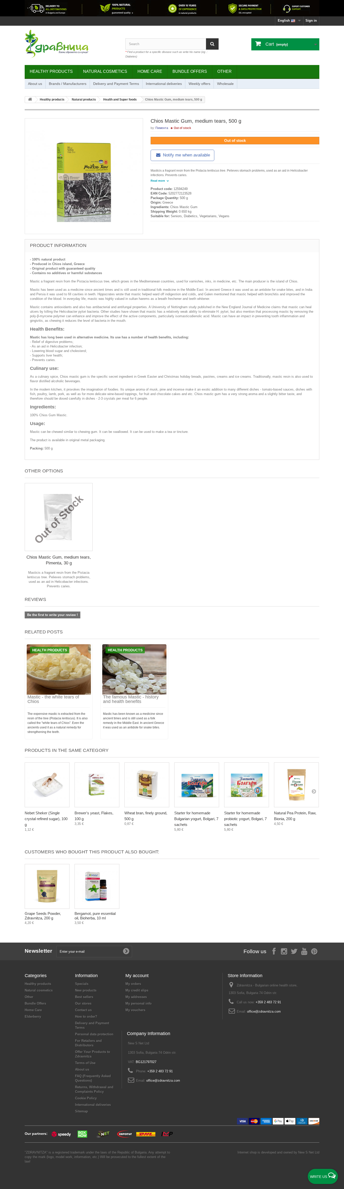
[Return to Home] (30, 100)
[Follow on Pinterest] (314, 951)
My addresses (136, 997)
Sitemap (81, 1111)
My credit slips (136, 990)
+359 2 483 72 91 (268, 1002)
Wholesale (225, 84)
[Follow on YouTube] (304, 951)
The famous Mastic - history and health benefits (131, 699)
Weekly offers (199, 84)
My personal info (138, 1003)
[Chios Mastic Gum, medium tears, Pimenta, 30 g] (58, 517)
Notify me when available (186, 155)
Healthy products (51, 71)
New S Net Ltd (308, 1152)
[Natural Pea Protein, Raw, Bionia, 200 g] (296, 784)
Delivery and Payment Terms (116, 84)
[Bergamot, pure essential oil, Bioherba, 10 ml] (97, 886)
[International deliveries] (172, 8)
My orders (133, 984)
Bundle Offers (190, 71)
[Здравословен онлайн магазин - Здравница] (71, 44)
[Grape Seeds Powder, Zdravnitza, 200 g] (47, 886)
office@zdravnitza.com (264, 1011)
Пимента (161, 128)
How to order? (86, 1016)
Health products (49, 650)
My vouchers (135, 1010)
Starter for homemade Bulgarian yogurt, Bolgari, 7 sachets (196, 819)
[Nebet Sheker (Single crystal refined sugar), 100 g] (47, 784)
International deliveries (164, 84)
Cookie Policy (86, 1098)
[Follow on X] (294, 951)
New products (85, 990)
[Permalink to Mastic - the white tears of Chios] (58, 669)
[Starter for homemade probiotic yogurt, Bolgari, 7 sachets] (246, 784)
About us (35, 84)
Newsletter (38, 951)
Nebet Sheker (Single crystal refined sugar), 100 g (46, 819)
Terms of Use (85, 1063)
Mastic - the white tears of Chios (53, 699)
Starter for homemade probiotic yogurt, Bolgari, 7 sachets (245, 819)
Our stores (83, 1003)
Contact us (83, 1010)
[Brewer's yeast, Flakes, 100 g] (97, 784)
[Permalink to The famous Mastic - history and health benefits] (134, 669)
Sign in (311, 20)
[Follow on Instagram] (284, 951)
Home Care (149, 71)
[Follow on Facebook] (274, 951)
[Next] (313, 791)
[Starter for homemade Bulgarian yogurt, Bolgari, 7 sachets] (196, 784)
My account (137, 975)
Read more (158, 180)
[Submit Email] (126, 951)
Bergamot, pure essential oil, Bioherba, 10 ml (95, 915)
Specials (81, 984)
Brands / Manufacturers (67, 84)
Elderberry (33, 1016)
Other (224, 71)
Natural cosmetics (105, 71)
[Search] (212, 44)
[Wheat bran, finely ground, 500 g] (146, 784)
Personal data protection (94, 1034)
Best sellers (84, 997)
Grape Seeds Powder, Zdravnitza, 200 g (43, 915)
